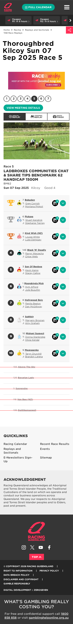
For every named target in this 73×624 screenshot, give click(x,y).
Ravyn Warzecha (34, 253)
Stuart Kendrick (33, 220)
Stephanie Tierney (35, 223)
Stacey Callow (32, 273)
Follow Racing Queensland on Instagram (24, 547)
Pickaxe (29, 216)
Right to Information (18, 570)
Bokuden (30, 200)
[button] (18, 20)
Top (35, 557)
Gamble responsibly (17, 583)
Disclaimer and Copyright (21, 579)
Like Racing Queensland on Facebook (49, 547)
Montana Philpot (34, 206)
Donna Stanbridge (35, 337)
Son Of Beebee (33, 266)
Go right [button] (70, 20)
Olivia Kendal (32, 340)
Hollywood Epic (34, 300)
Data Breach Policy (16, 575)
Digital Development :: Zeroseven (26, 590)
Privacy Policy (49, 570)
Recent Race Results (54, 444)
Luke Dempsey (33, 239)
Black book (55, 203)
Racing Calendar (15, 444)
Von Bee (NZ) (25, 399)
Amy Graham (32, 323)
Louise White (32, 237)
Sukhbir (29, 316)
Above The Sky (26, 366)
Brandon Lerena (34, 356)
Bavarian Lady (26, 377)
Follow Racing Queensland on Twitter (32, 547)
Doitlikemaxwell (27, 410)
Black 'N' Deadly (36, 250)
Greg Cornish (32, 203)
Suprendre (22, 388)
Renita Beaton (33, 303)
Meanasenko (32, 350)
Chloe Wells (31, 256)
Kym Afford (31, 287)
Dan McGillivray (33, 306)
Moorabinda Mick (34, 283)
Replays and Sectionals (12, 450)
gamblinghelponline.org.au (49, 617)
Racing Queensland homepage (36, 531)
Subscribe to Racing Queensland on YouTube (41, 547)
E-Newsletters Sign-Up (18, 459)
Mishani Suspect (35, 333)
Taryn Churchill (33, 353)
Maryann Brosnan (34, 320)
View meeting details (23, 107)
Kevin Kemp (31, 270)
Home (8, 7)
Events (45, 449)
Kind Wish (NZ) (34, 233)
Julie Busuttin (32, 290)
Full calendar (40, 7)
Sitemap (46, 457)
